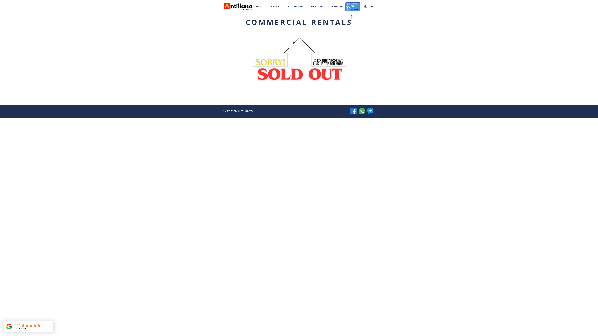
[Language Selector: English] (368, 6)
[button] (317, 6)
